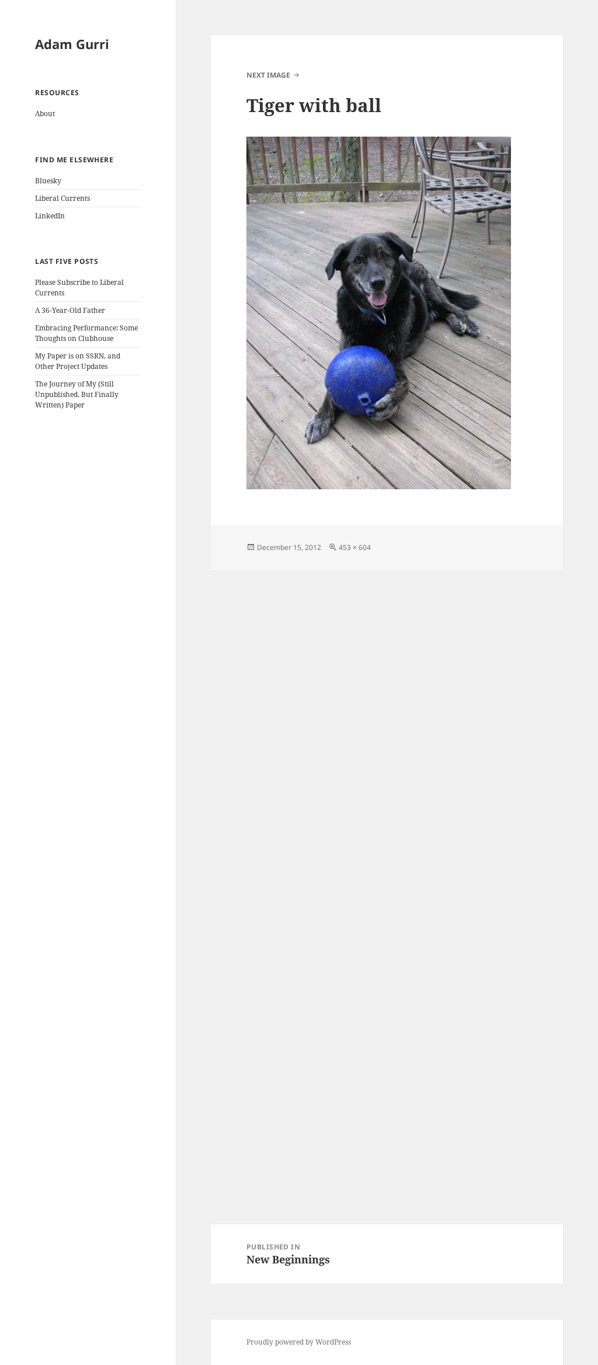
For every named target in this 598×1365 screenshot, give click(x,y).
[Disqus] (387, 716)
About (45, 114)
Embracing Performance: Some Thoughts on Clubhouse (86, 333)
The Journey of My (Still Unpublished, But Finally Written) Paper (77, 394)
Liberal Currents (62, 198)
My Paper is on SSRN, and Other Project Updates (77, 361)
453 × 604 (355, 547)
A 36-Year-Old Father (70, 310)
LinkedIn (50, 216)
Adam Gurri (72, 44)
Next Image (268, 75)
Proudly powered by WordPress (298, 1342)
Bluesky (48, 181)
